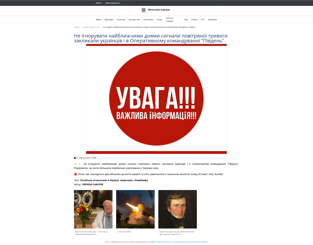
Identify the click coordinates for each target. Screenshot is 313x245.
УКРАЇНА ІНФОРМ (92, 184)
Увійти (99, 3)
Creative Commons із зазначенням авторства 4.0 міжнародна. (182, 242)
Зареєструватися (112, 3)
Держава (109, 19)
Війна (98, 19)
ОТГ (203, 19)
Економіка (148, 19)
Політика (121, 19)
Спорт (159, 19)
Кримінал (212, 19)
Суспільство (134, 19)
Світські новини (169, 19)
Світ (186, 19)
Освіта (194, 19)
